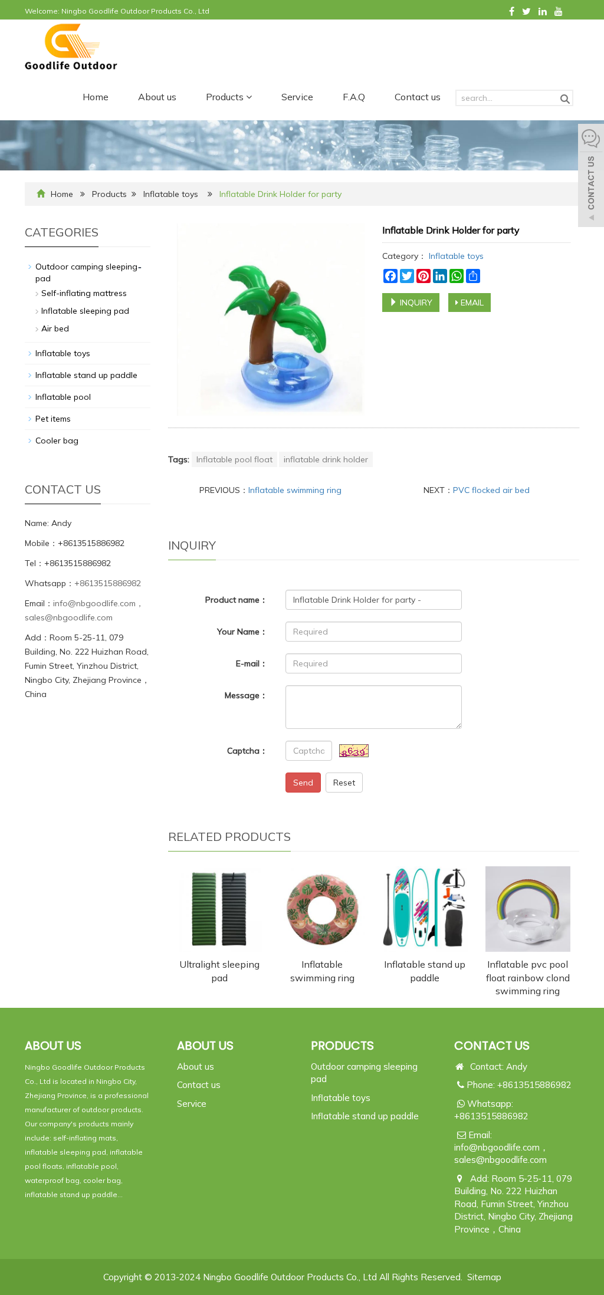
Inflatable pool (63, 397)
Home (96, 97)
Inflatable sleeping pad (85, 310)
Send (303, 782)
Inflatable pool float (234, 459)
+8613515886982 (107, 583)
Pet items (53, 418)
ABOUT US (205, 1045)
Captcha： (247, 750)
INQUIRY (415, 302)
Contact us (418, 97)
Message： (246, 695)
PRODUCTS (342, 1045)
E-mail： (252, 663)
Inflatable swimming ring (295, 490)
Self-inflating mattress (84, 293)
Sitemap (484, 1277)
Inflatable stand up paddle (86, 375)
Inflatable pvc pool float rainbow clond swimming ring (528, 977)
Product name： (236, 599)
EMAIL (471, 302)
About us (157, 97)
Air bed (55, 328)
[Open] (591, 177)
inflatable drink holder (326, 459)
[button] (249, 97)
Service (297, 97)
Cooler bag (56, 440)
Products (226, 97)
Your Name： (242, 631)
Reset (344, 782)
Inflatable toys (170, 194)
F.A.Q (354, 97)
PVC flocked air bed (491, 490)
